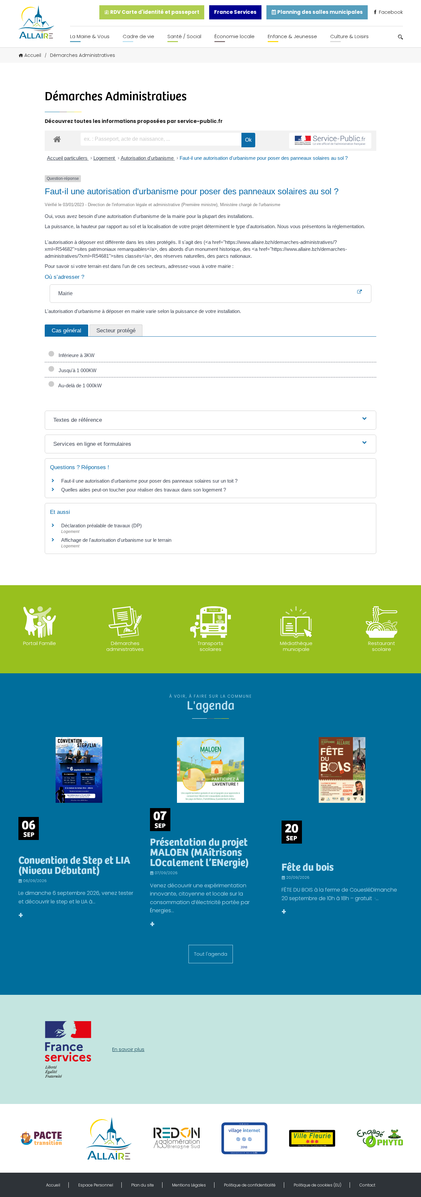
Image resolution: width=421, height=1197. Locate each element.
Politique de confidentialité (250, 1185)
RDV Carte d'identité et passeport (154, 12)
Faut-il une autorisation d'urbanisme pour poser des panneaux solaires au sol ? (264, 158)
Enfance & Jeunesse (292, 36)
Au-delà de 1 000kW (79, 385)
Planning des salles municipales (319, 12)
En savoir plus (128, 1049)
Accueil (32, 55)
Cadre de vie (138, 36)
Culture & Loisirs (349, 36)
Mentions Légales (189, 1185)
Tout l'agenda (210, 953)
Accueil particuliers (68, 158)
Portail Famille (39, 643)
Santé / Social (184, 36)
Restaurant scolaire (381, 646)
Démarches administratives (125, 646)
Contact (367, 1185)
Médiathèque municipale (296, 646)
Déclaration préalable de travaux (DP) (101, 525)
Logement (104, 158)
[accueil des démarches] (57, 139)
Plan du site (142, 1185)
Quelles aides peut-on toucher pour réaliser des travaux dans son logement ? (143, 489)
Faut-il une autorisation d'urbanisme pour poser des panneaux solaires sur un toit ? (149, 481)
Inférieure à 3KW (75, 355)
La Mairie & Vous (90, 36)
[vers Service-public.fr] (330, 141)
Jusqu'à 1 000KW (76, 370)
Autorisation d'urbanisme (148, 158)
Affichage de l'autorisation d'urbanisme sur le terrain (116, 540)
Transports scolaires (210, 646)
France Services (235, 12)
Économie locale (234, 36)
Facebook (390, 12)
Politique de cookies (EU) (317, 1185)
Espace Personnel (95, 1185)
